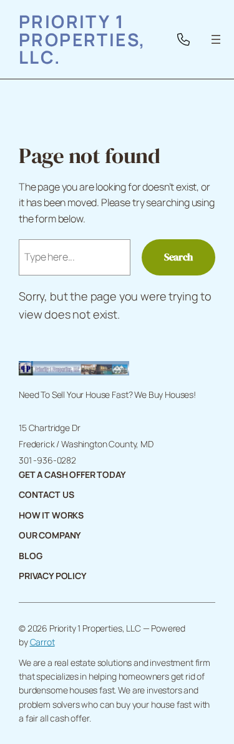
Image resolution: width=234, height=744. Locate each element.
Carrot (42, 642)
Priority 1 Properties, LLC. (82, 39)
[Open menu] (215, 39)
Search (178, 257)
